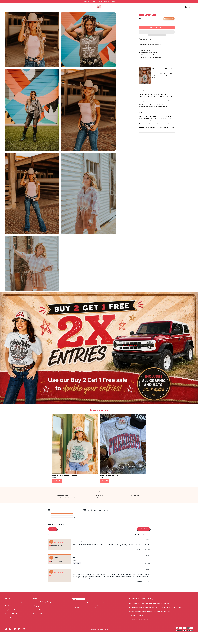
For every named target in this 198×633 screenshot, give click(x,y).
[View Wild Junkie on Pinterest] (24, 629)
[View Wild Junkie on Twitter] (19, 629)
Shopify (107, 629)
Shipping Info (142, 90)
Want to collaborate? (11, 614)
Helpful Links (7, 598)
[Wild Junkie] (99, 7)
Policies (35, 598)
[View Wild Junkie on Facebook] (15, 629)
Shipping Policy (38, 606)
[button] (40, 7)
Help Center (9, 606)
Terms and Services (40, 614)
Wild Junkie (95, 629)
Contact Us (8, 618)
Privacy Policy (38, 610)
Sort (134, 535)
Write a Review (145, 529)
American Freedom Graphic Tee (109, 475)
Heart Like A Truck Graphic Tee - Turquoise (64, 475)
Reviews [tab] (51, 525)
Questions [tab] (60, 525)
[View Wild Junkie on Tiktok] (10, 629)
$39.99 (54, 477)
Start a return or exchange (13, 602)
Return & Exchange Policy (42, 602)
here (169, 123)
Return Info (142, 112)
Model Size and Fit (144, 64)
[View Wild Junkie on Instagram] (6, 629)
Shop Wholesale (10, 610)
